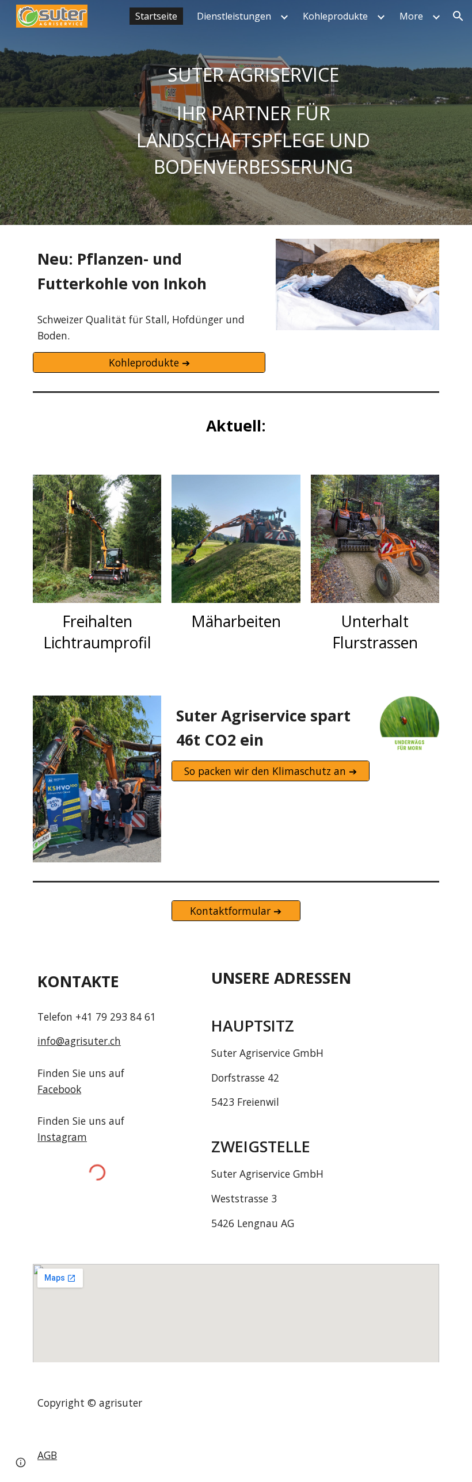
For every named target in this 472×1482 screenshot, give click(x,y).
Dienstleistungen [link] (234, 16)
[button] (458, 16)
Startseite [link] (156, 16)
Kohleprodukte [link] (335, 16)
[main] (253, 112)
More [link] (411, 16)
